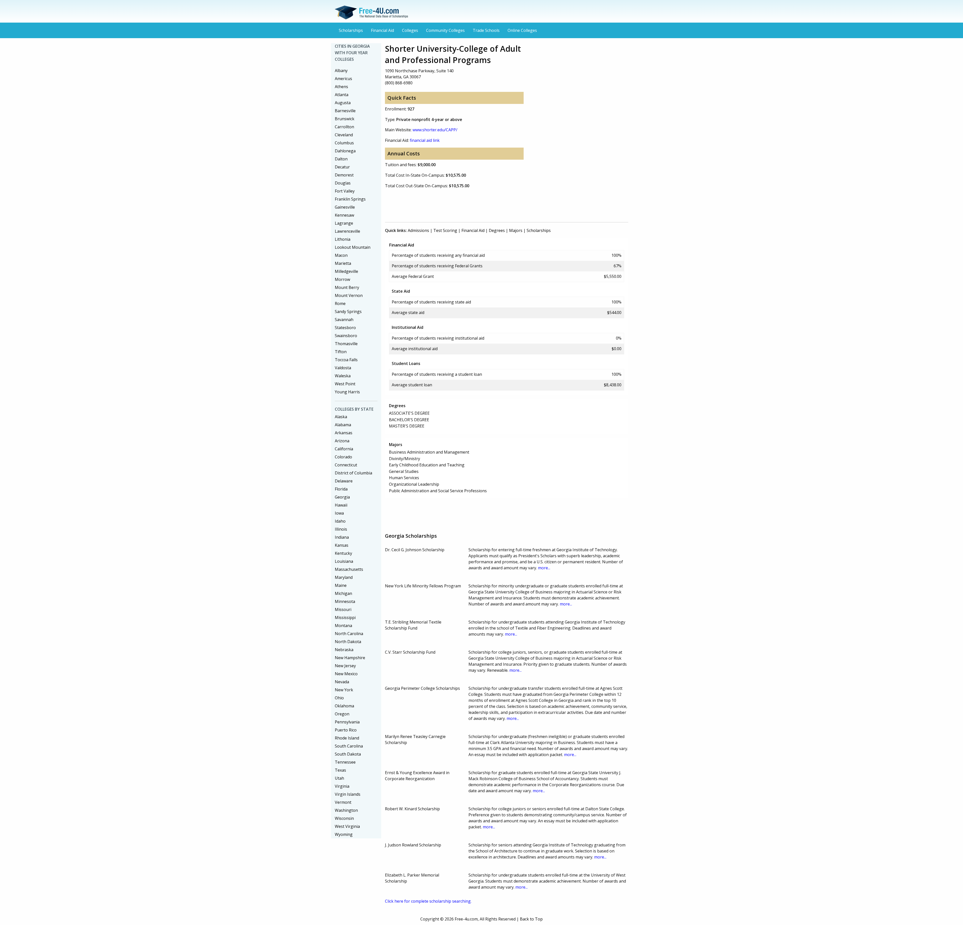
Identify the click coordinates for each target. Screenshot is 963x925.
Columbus (344, 143)
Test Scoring (445, 230)
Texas (340, 770)
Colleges (410, 30)
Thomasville (346, 343)
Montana (343, 625)
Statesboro (345, 327)
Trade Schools (486, 30)
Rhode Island (347, 738)
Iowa (339, 513)
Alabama (343, 424)
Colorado (343, 457)
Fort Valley (345, 191)
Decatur (342, 167)
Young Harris (347, 392)
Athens (341, 86)
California (344, 449)
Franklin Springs (350, 199)
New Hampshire (350, 657)
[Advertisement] (476, 204)
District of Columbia (353, 473)
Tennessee (345, 762)
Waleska (343, 376)
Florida (341, 489)
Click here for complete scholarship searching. (428, 901)
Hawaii (341, 505)
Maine (341, 585)
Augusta (343, 102)
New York (344, 690)
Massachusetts (349, 569)
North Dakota (348, 641)
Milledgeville (346, 271)
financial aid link (425, 140)
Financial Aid (382, 30)
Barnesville (345, 110)
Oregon (342, 714)
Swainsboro (346, 335)
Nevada (342, 682)
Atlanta (341, 94)
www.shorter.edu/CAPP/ (435, 130)
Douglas (343, 183)
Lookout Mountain (352, 247)
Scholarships (351, 30)
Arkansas (343, 433)
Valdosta (343, 368)
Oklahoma (344, 706)
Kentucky (343, 553)
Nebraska (344, 649)
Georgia (342, 497)
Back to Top (531, 919)
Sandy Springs (348, 311)
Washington (346, 810)
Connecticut (346, 465)
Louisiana (344, 561)
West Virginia (347, 826)
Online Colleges (522, 30)
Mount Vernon (349, 295)
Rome (340, 303)
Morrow (342, 279)
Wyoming (344, 834)
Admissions (418, 230)
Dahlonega (345, 151)
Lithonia (342, 239)
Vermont (343, 802)
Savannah (344, 319)
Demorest (344, 175)
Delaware (344, 481)
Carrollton (344, 127)
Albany (341, 70)
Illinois (341, 529)
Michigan (343, 593)
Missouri (343, 609)
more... (544, 568)
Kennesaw (344, 215)
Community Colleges (445, 30)
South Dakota (348, 754)
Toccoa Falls (346, 359)
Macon (341, 255)
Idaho (340, 521)
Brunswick (344, 118)
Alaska (341, 416)
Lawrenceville (347, 231)
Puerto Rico (346, 730)
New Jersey (345, 665)
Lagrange (344, 223)
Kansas (341, 545)
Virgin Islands (347, 794)
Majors (515, 230)
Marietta (343, 263)
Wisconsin (344, 818)
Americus (343, 78)
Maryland (344, 577)
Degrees (497, 230)
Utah (339, 778)
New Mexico (346, 673)
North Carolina (349, 633)
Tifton (341, 351)
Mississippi (345, 617)
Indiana (342, 537)
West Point (345, 384)
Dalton (341, 159)
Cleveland (344, 135)
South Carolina (349, 746)
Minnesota (345, 601)
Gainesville (345, 207)
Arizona (342, 441)
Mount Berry (347, 287)
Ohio (339, 698)
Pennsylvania (347, 722)
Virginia (342, 786)
